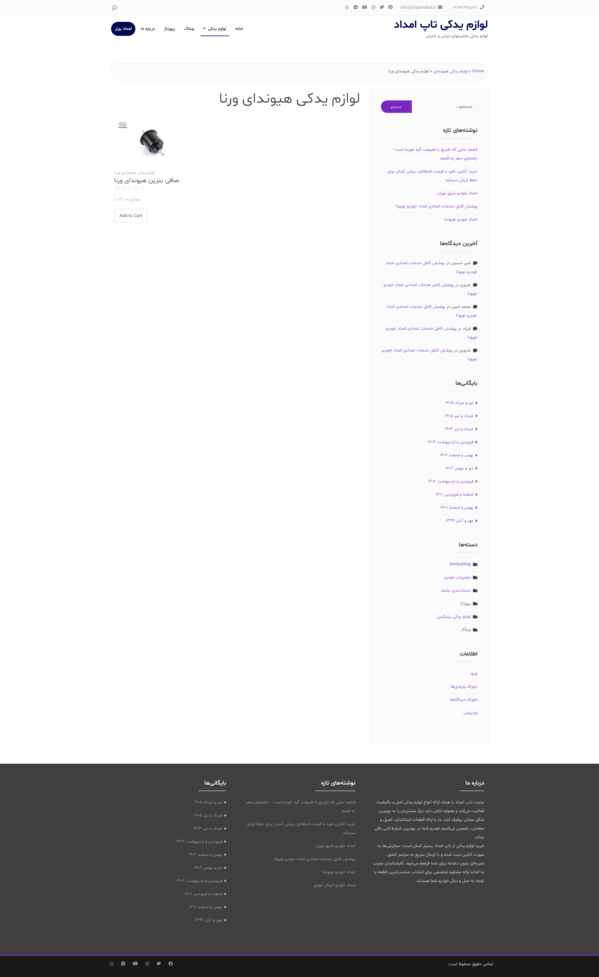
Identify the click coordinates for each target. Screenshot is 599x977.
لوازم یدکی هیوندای (451, 71)
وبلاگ (189, 29)
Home (478, 71)
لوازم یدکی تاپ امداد (441, 25)
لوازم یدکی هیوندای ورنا (134, 173)
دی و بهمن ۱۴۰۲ (459, 468)
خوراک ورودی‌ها (463, 686)
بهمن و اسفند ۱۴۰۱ (457, 507)
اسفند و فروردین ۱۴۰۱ (455, 494)
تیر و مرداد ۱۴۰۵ (459, 403)
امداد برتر (123, 29)
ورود (473, 673)
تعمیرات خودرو (458, 577)
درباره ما (148, 29)
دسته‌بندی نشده (456, 590)
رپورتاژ (169, 29)
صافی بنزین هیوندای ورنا (146, 180)
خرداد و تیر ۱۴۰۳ (459, 429)
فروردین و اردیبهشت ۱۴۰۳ (450, 442)
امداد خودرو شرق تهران (457, 193)
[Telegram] (355, 8)
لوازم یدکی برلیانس (454, 617)
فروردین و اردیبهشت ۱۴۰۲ (451, 481)
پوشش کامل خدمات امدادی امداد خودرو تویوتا (436, 206)
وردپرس (470, 713)
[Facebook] (390, 8)
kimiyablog (460, 564)
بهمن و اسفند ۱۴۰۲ (457, 455)
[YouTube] (364, 8)
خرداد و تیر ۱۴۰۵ (459, 416)
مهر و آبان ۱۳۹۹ (460, 521)
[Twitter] (381, 8)
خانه (239, 29)
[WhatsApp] (347, 8)
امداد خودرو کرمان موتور (334, 885)
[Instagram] (373, 8)
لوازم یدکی (217, 29)
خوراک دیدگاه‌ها (463, 700)
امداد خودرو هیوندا (460, 219)
